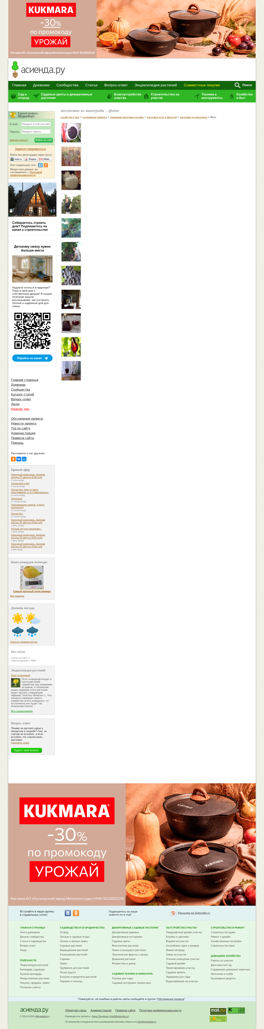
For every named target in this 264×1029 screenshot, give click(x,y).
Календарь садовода (32, 969)
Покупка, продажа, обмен (35, 982)
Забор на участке (176, 954)
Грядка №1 (17, 513)
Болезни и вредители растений (78, 976)
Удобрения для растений (74, 967)
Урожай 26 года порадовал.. (26, 529)
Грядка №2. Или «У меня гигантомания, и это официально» (30, 491)
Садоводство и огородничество (82, 927)
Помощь (17, 443)
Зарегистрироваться (30, 149)
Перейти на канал (29, 358)
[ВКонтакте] (18, 459)
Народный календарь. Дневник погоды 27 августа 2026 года (28, 476)
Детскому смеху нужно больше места (32, 248)
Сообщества (67, 85)
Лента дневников (30, 932)
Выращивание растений (74, 950)
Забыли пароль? (19, 140)
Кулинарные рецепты (223, 978)
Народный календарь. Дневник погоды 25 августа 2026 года (28, 536)
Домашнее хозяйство (226, 956)
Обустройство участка (181, 927)
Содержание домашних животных (230, 969)
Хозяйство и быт (244, 96)
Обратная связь (76, 1010)
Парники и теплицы (71, 981)
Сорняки (65, 959)
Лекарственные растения (34, 978)
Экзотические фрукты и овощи (130, 954)
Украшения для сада (178, 976)
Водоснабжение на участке (182, 981)
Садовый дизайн (175, 963)
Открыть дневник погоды (23, 642)
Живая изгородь (175, 950)
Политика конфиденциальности (160, 1010)
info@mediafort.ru (146, 1021)
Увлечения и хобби (222, 973)
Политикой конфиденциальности (26, 174)
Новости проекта (23, 423)
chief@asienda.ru (119, 1016)
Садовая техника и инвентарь (132, 973)
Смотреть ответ (20, 742)
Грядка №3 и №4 (20, 483)
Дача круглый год (221, 965)
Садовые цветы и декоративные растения (66, 96)
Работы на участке (222, 960)
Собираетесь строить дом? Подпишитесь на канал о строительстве (30, 226)
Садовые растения (71, 945)
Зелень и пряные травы (74, 941)
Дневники (41, 85)
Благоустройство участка (127, 96)
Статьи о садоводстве (33, 941)
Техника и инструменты (212, 96)
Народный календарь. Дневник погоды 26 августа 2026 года (28, 521)
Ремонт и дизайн (220, 936)
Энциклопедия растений (156, 85)
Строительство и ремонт (227, 927)
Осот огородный (20, 675)
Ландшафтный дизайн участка (184, 932)
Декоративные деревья (125, 932)
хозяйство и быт (69, 117)
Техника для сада (122, 978)
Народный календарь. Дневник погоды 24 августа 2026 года (28, 545)
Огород (64, 932)
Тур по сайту (20, 428)
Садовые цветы (121, 941)
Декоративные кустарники (127, 936)
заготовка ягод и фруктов (162, 117)
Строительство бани (223, 945)
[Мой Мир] (24, 459)
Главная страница (24, 380)
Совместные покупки (202, 85)
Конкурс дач (20, 409)
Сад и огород (23, 96)
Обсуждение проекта (27, 419)
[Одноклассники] (13, 459)
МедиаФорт (42, 1016)
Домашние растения (123, 959)
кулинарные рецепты (95, 117)
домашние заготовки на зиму (127, 117)
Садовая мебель (176, 972)
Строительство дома (223, 932)
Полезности (28, 960)
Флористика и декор (123, 963)
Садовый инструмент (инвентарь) (131, 982)
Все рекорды (17, 596)
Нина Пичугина (100, 1016)
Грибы (63, 963)
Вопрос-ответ (116, 85)
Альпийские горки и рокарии (182, 945)
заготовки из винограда (193, 117)
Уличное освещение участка (182, 959)
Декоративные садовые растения (135, 927)
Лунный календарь (31, 973)
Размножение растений (73, 954)
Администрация (23, 433)
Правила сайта (22, 438)
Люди (15, 404)
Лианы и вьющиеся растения (129, 950)
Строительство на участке (165, 96)
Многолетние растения (125, 945)
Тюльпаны (16, 498)
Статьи (91, 85)
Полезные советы (30, 987)
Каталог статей (22, 394)
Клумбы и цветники (177, 936)
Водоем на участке (177, 941)
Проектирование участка (180, 967)
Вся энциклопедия (22, 711)
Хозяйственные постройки (226, 941)
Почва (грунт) (68, 972)
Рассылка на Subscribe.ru (194, 912)
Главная (19, 85)
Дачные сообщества (32, 936)
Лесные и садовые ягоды (74, 936)
